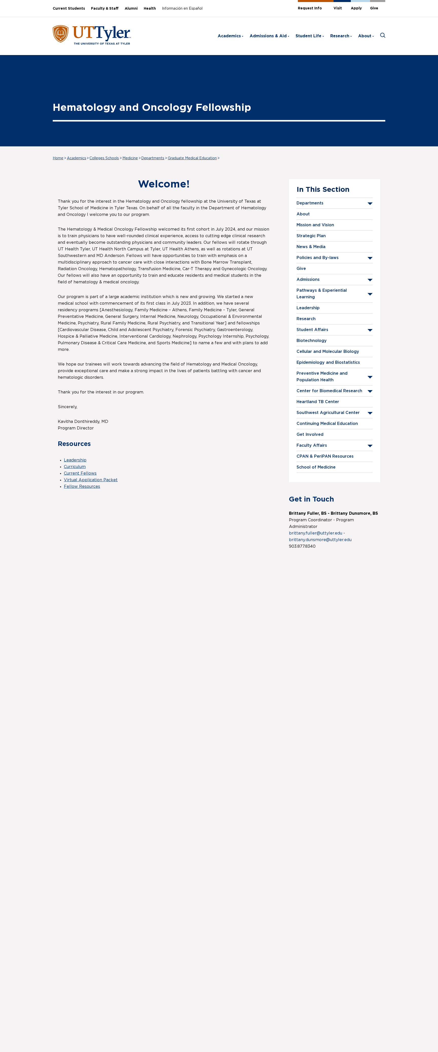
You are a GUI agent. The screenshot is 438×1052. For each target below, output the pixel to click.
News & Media (311, 247)
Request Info (310, 8)
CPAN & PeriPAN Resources (325, 456)
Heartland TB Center (318, 402)
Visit (338, 8)
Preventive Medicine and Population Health (322, 376)
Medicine (130, 158)
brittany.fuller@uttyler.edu (315, 533)
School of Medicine (316, 467)
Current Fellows (80, 473)
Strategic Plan (311, 236)
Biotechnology (312, 341)
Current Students (69, 8)
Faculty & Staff (105, 8)
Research (339, 36)
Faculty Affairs (312, 445)
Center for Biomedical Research (329, 391)
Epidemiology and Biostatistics (328, 362)
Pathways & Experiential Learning (322, 293)
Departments (152, 158)
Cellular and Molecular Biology (328, 352)
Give (374, 8)
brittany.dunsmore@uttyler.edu (320, 540)
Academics (229, 36)
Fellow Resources (82, 487)
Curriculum (75, 467)
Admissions (308, 280)
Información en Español (182, 8)
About (364, 36)
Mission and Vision (315, 225)
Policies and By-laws (318, 258)
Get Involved (310, 435)
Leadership (308, 308)
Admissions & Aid (268, 36)
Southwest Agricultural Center (328, 413)
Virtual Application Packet (91, 480)
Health (150, 8)
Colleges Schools (104, 158)
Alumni (131, 8)
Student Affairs (312, 330)
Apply (356, 8)
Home (58, 158)
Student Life (308, 36)
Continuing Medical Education (327, 424)
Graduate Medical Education (192, 158)
